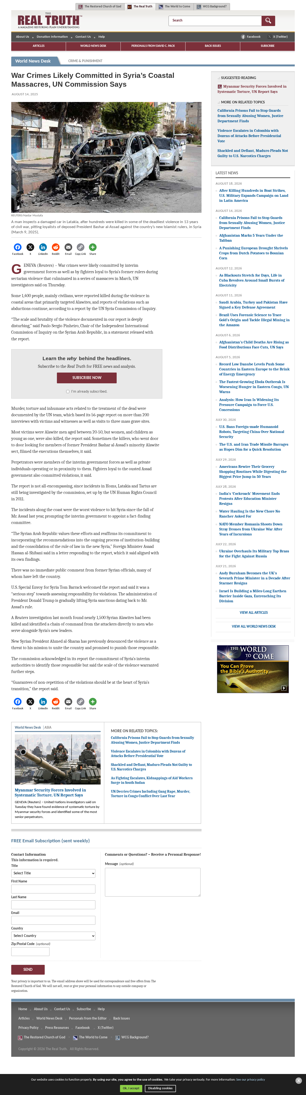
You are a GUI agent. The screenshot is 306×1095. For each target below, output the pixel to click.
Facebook (254, 36)
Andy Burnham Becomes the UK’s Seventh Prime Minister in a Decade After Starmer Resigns (254, 578)
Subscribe (267, 46)
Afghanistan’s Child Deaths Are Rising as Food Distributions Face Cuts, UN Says (254, 344)
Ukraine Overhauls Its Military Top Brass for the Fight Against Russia (254, 553)
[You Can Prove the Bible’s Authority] (253, 671)
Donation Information (52, 36)
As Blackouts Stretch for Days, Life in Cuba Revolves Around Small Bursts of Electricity (251, 280)
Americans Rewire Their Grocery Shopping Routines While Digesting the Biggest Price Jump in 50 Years (253, 471)
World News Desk (93, 46)
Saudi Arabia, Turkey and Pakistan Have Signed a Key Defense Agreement (253, 305)
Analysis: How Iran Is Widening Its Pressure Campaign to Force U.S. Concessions (249, 404)
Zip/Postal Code (23, 944)
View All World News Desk (254, 627)
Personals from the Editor (88, 1018)
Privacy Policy (28, 1028)
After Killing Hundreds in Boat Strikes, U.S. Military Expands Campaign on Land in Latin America (253, 195)
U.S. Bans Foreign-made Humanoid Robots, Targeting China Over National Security (251, 431)
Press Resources (57, 1028)
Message (111, 864)
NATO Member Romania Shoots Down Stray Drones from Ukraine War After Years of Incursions (251, 529)
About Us (22, 36)
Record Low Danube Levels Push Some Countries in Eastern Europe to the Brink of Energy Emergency (254, 369)
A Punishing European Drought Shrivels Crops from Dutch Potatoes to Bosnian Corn (253, 253)
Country (17, 928)
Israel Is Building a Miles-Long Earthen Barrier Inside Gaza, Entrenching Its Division (252, 596)
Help (101, 36)
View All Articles (254, 613)
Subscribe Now (86, 378)
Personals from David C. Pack (153, 46)
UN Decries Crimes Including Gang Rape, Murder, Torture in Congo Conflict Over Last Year (150, 793)
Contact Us (83, 36)
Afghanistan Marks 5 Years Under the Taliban (251, 238)
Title (14, 866)
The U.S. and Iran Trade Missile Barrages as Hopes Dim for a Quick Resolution (253, 447)
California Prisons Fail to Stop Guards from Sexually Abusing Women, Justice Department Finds (152, 740)
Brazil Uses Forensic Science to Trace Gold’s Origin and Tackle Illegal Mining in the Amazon (254, 320)
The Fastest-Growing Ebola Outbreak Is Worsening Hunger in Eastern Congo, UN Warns (254, 386)
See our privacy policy (250, 1080)
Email (15, 913)
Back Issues (213, 46)
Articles (38, 46)
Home (22, 1009)
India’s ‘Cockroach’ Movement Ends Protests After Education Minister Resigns (249, 498)
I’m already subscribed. (89, 392)
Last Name (19, 897)
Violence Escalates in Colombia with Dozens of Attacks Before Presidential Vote (148, 753)
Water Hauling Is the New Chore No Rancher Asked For (249, 513)
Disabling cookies (160, 1088)
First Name (19, 881)
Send (28, 970)
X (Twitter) (280, 36)
